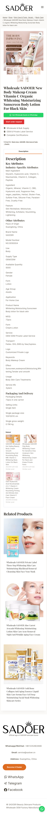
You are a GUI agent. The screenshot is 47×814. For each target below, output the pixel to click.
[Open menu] (43, 7)
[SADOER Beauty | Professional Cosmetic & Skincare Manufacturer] (19, 7)
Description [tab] (23, 151)
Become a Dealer (14, 767)
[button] (40, 34)
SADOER (22, 142)
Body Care (15, 142)
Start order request (14, 122)
